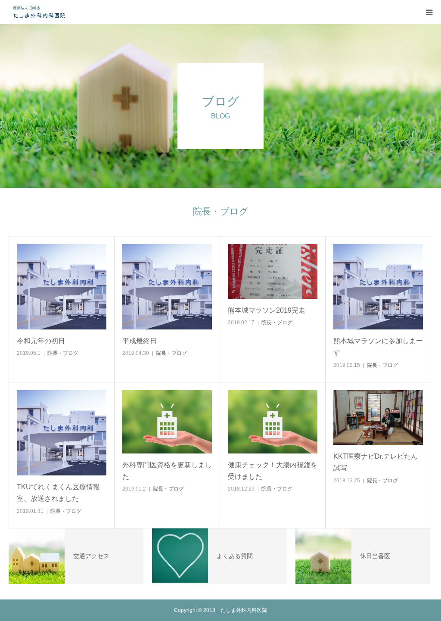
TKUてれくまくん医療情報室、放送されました (58, 492)
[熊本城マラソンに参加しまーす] (378, 287)
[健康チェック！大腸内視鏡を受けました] (272, 422)
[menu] (429, 12)
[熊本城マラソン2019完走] (272, 271)
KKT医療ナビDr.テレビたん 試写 (378, 462)
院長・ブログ (62, 353)
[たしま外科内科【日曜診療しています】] (39, 12)
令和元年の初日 (41, 341)
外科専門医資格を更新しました (167, 470)
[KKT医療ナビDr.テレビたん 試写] (378, 417)
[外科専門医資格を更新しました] (167, 422)
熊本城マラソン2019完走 (266, 310)
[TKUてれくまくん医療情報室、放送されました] (61, 433)
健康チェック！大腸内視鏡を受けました (272, 470)
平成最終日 (139, 341)
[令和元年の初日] (61, 287)
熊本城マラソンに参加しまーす (378, 346)
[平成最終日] (167, 287)
